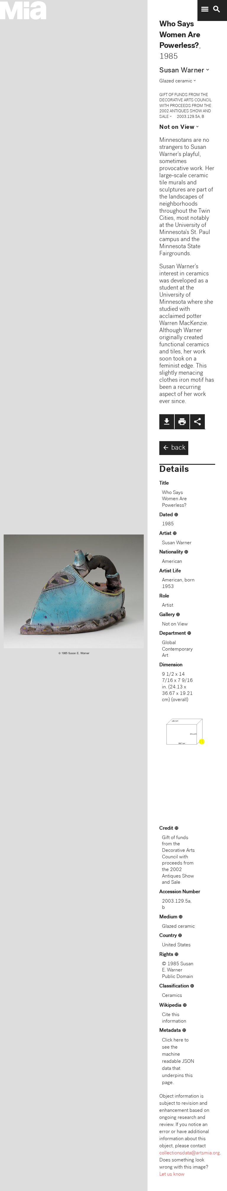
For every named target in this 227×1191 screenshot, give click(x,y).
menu (204, 9)
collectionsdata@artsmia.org (189, 1153)
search (216, 9)
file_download (166, 421)
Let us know (171, 1174)
